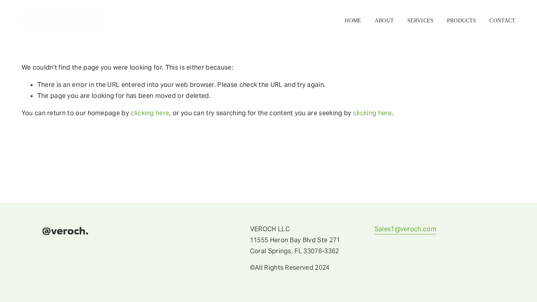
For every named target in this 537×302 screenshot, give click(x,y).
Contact (502, 21)
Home (353, 21)
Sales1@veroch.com (405, 229)
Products (461, 21)
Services (420, 21)
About (384, 21)
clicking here (150, 113)
